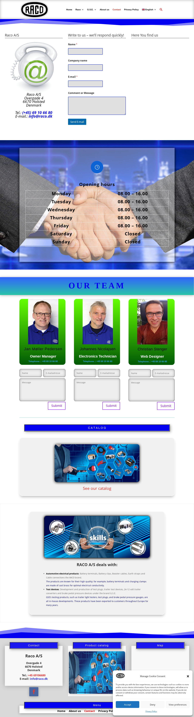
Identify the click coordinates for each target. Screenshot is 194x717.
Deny (152, 704)
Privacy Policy (151, 711)
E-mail (73, 76)
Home (69, 9)
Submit (56, 406)
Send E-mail (77, 122)
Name (72, 44)
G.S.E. (90, 9)
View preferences (178, 704)
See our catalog (97, 488)
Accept (127, 704)
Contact (117, 9)
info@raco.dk (40, 116)
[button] (187, 676)
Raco (78, 9)
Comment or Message (81, 93)
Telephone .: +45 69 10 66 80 (43, 361)
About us (104, 9)
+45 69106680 (36, 675)
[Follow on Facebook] (33, 691)
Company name (77, 60)
